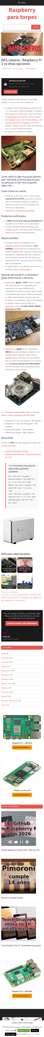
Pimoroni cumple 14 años (12, 897)
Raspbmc (26, 123)
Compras (14, 592)
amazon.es (9, 306)
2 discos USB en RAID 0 (22, 269)
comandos (5, 658)
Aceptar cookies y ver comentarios (22, 623)
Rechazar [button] (35, 1030)
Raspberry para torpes (22, 13)
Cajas (3, 654)
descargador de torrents (17, 117)
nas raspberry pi (35, 598)
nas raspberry (24, 598)
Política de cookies (33, 1034)
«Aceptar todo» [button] (24, 1030)
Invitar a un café (10, 91)
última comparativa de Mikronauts (21, 415)
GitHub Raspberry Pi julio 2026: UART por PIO (20, 850)
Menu (23, 3)
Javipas (25, 443)
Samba (38, 117)
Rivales (4, 696)
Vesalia (10, 303)
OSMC (15, 126)
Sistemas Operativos (9, 701)
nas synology (20, 600)
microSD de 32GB (12, 123)
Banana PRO (10, 282)
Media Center (6, 684)
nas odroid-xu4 (12, 598)
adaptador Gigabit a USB (15, 246)
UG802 (10, 108)
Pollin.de (30, 303)
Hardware (5, 675)
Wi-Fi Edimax (32, 120)
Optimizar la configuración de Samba (19, 211)
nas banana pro (23, 595)
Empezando (5, 671)
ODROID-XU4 (10, 349)
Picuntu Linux (29, 108)
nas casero (33, 595)
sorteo (3, 705)
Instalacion (5, 679)
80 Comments (31, 69)
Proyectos (5, 692)
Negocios (5, 688)
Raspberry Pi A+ (15, 120)
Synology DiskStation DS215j (16, 451)
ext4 (37, 196)
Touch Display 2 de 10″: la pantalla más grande (21, 945)
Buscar (35, 27)
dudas (3, 666)
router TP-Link (13, 131)
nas (15, 595)
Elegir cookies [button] (10, 1034)
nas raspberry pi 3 (7, 600)
